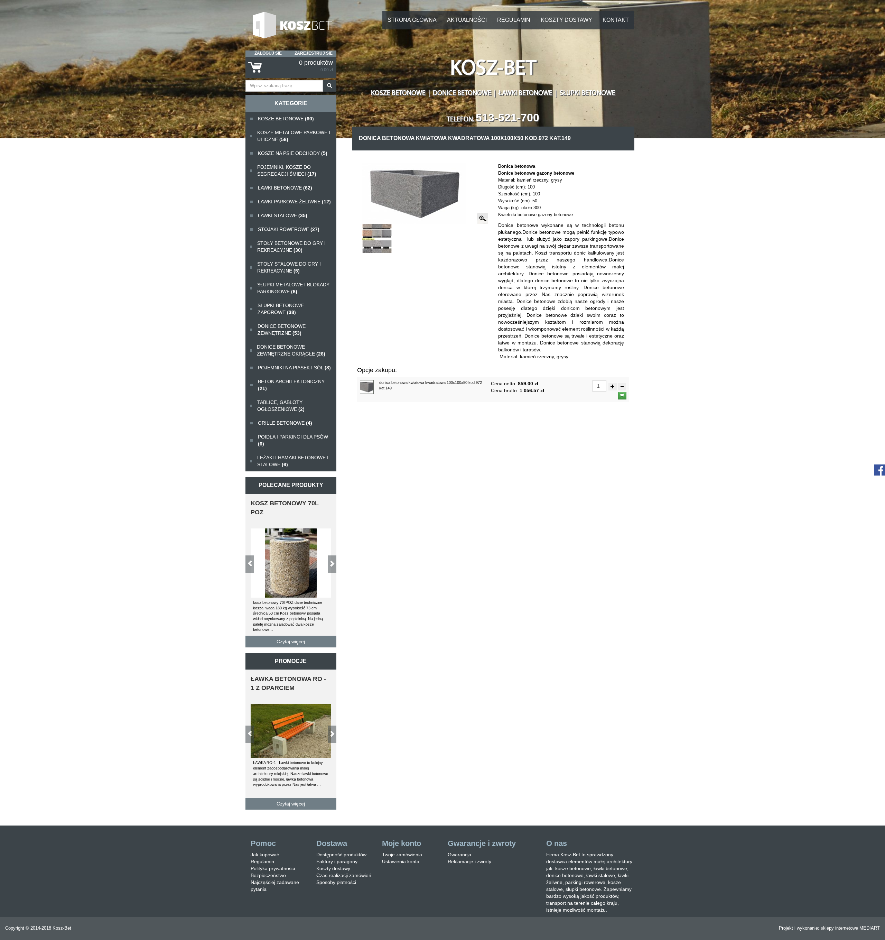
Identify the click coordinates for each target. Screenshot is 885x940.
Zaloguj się (268, 53)
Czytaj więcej (291, 641)
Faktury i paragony (336, 861)
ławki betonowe (285, 188)
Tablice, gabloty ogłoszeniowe (281, 405)
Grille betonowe (285, 423)
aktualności (467, 20)
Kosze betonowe (286, 118)
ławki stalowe (282, 215)
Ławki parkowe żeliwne (294, 201)
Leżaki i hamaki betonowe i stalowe (292, 461)
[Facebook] (879, 470)
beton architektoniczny (291, 385)
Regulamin (513, 20)
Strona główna (412, 20)
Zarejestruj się (314, 53)
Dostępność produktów (341, 854)
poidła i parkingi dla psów (293, 440)
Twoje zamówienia (402, 854)
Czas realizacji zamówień (343, 875)
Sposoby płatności (336, 882)
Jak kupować (265, 854)
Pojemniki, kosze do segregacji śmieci (286, 170)
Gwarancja (459, 854)
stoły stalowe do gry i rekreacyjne (289, 267)
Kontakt (616, 20)
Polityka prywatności (273, 868)
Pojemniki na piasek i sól (294, 367)
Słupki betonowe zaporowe (281, 309)
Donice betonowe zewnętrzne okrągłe (291, 350)
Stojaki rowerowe (288, 229)
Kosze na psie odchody (292, 153)
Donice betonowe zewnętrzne (282, 329)
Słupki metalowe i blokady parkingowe (293, 288)
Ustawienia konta (400, 861)
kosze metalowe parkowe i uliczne (293, 136)
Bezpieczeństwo (268, 875)
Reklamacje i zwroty (469, 861)
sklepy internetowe (839, 928)
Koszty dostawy (566, 20)
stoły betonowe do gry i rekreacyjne (291, 246)
